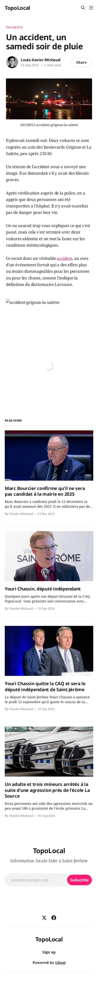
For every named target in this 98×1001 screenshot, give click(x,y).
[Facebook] (53, 917)
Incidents (14, 27)
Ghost (60, 962)
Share (81, 62)
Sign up (49, 952)
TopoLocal (17, 7)
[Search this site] (83, 7)
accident (64, 258)
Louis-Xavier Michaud (40, 59)
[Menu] (91, 7)
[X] (44, 917)
